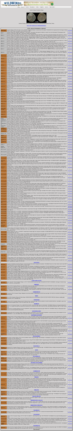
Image (71, 30)
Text (68, 30)
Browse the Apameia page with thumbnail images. (36, 25)
